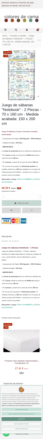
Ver (21, 373)
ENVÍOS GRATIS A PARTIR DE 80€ (18, 3)
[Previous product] (39, 40)
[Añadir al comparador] (11, 210)
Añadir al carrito (23, 203)
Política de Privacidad (21, 409)
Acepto (21, 419)
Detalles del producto (10, 241)
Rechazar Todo (21, 424)
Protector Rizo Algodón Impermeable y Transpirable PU (21, 362)
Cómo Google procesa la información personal (21, 413)
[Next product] (40, 40)
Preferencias (21, 429)
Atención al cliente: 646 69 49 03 (16, 6)
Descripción (6, 236)
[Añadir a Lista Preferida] (31, 210)
